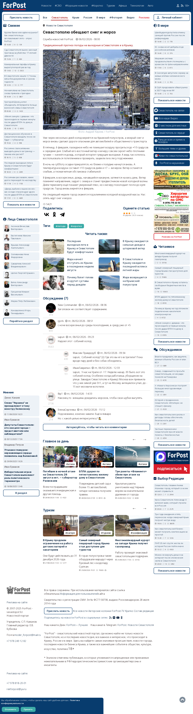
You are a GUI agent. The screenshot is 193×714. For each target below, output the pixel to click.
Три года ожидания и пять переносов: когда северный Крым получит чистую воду (172, 517)
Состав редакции (144, 611)
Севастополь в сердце (171, 132)
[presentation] (134, 439)
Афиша (123, 5)
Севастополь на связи (171, 110)
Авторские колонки (99, 611)
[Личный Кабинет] (178, 5)
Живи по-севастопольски (173, 155)
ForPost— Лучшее (77, 625)
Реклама (144, 17)
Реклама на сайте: (17, 673)
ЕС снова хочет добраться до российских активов (169, 48)
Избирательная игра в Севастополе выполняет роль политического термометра (19, 476)
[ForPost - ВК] (114, 617)
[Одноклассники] (54, 214)
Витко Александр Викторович (19, 284)
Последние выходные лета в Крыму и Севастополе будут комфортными (18, 165)
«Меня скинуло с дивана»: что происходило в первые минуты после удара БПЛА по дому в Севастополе (19, 121)
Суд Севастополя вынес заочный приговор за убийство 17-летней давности (20, 52)
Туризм (111, 5)
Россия (88, 17)
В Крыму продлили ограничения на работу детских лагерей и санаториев (58, 545)
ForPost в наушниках (172, 163)
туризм (107, 532)
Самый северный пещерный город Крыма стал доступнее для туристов (94, 545)
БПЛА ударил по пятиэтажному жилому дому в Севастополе (93, 474)
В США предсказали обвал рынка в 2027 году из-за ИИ (171, 89)
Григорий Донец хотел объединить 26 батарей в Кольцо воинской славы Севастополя (20, 104)
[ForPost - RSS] (110, 617)
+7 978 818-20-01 (16, 683)
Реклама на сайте (17, 602)
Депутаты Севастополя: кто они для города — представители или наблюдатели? (19, 429)
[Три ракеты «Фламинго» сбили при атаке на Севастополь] (132, 448)
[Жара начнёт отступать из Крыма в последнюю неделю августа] (53, 258)
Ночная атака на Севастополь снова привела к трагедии (19, 92)
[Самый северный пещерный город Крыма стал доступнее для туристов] (96, 516)
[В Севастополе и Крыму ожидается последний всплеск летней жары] (109, 258)
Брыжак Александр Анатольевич (20, 246)
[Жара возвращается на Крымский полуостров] (109, 277)
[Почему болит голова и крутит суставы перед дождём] (53, 277)
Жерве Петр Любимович (23, 301)
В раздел (21, 493)
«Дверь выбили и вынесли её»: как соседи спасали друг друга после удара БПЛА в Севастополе (21, 191)
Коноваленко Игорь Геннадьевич (21, 312)
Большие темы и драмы (172, 148)
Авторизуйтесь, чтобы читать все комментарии (96, 427)
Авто (150, 5)
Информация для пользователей (79, 593)
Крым (75, 17)
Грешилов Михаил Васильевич (20, 293)
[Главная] (14, 4)
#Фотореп (115, 17)
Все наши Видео (168, 118)
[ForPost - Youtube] (118, 617)
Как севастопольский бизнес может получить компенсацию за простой (171, 531)
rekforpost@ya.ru (16, 689)
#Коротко (97, 5)
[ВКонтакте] (46, 214)
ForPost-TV (118, 611)
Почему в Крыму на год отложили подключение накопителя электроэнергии (171, 311)
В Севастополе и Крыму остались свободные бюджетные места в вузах (171, 285)
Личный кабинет (172, 17)
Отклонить (10, 709)
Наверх (183, 699)
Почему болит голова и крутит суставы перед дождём (80, 281)
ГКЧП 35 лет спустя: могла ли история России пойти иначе (169, 545)
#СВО (58, 5)
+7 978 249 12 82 (16, 641)
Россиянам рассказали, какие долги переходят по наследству (20, 179)
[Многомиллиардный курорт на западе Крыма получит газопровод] (132, 516)
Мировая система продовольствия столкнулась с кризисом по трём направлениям (171, 61)
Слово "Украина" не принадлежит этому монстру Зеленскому (17, 406)
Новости (46, 5)
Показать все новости (21, 204)
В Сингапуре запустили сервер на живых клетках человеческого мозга (171, 76)
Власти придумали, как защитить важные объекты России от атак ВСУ (171, 359)
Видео (131, 17)
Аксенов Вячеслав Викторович (20, 228)
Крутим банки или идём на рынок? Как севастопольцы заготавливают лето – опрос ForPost (21, 37)
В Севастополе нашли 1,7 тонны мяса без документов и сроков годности (20, 79)
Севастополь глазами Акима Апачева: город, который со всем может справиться (171, 488)
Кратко (129, 611)
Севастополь (60, 17)
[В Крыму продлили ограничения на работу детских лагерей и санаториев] (60, 516)
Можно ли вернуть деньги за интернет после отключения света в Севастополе (169, 557)
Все (45, 17)
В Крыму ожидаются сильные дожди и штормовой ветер (135, 244)
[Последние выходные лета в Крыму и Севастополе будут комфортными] (53, 240)
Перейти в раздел (21, 321)
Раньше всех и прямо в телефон (171, 140)
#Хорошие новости (76, 5)
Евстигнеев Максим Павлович (21, 237)
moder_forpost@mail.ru (27, 635)
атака (71, 464)
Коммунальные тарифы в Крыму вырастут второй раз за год (20, 66)
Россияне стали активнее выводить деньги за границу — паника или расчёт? (19, 151)
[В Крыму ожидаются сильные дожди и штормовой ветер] (109, 240)
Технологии (137, 5)
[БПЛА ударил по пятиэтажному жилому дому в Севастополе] (96, 448)
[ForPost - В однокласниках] (121, 617)
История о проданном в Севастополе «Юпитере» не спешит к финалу (169, 403)
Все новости (80, 611)
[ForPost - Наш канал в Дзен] (123, 617)
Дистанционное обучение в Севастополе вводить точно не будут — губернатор (19, 136)
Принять (28, 709)
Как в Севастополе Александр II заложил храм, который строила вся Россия (171, 502)
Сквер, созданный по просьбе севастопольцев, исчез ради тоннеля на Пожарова (170, 374)
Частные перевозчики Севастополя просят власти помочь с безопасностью (169, 432)
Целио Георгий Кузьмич (22, 273)
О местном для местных (172, 125)
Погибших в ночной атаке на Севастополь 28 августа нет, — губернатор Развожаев (60, 476)
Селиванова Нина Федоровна (20, 256)
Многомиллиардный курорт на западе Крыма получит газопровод (132, 543)
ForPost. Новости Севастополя (135, 625)
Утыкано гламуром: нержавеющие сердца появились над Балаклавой (20, 453)
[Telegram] (62, 214)
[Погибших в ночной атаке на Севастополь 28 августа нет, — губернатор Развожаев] (60, 448)
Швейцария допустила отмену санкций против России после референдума (170, 35)
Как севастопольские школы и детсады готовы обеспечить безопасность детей (170, 417)
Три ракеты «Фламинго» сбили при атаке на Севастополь (131, 474)
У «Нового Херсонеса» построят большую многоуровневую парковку (171, 388)
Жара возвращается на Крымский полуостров (135, 281)
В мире (100, 17)
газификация (139, 532)
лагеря (71, 532)
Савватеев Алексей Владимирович (20, 265)
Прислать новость (21, 17)
